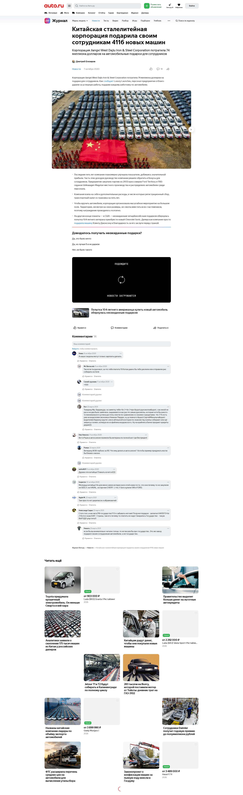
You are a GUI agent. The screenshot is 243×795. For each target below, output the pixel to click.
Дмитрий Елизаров (85, 61)
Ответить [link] (92, 361)
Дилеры (145, 13)
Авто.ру (54, 6)
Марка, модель (79, 21)
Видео (115, 21)
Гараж (111, 13)
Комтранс (80, 13)
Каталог (91, 13)
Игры (134, 21)
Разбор (125, 21)
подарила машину (83, 223)
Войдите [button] (75, 349)
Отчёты (101, 13)
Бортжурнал (122, 13)
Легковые (52, 13)
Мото (66, 13)
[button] (102, 580)
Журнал (134, 13)
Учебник (157, 21)
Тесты (106, 21)
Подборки (145, 21)
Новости (96, 21)
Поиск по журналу (186, 21)
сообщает (109, 81)
